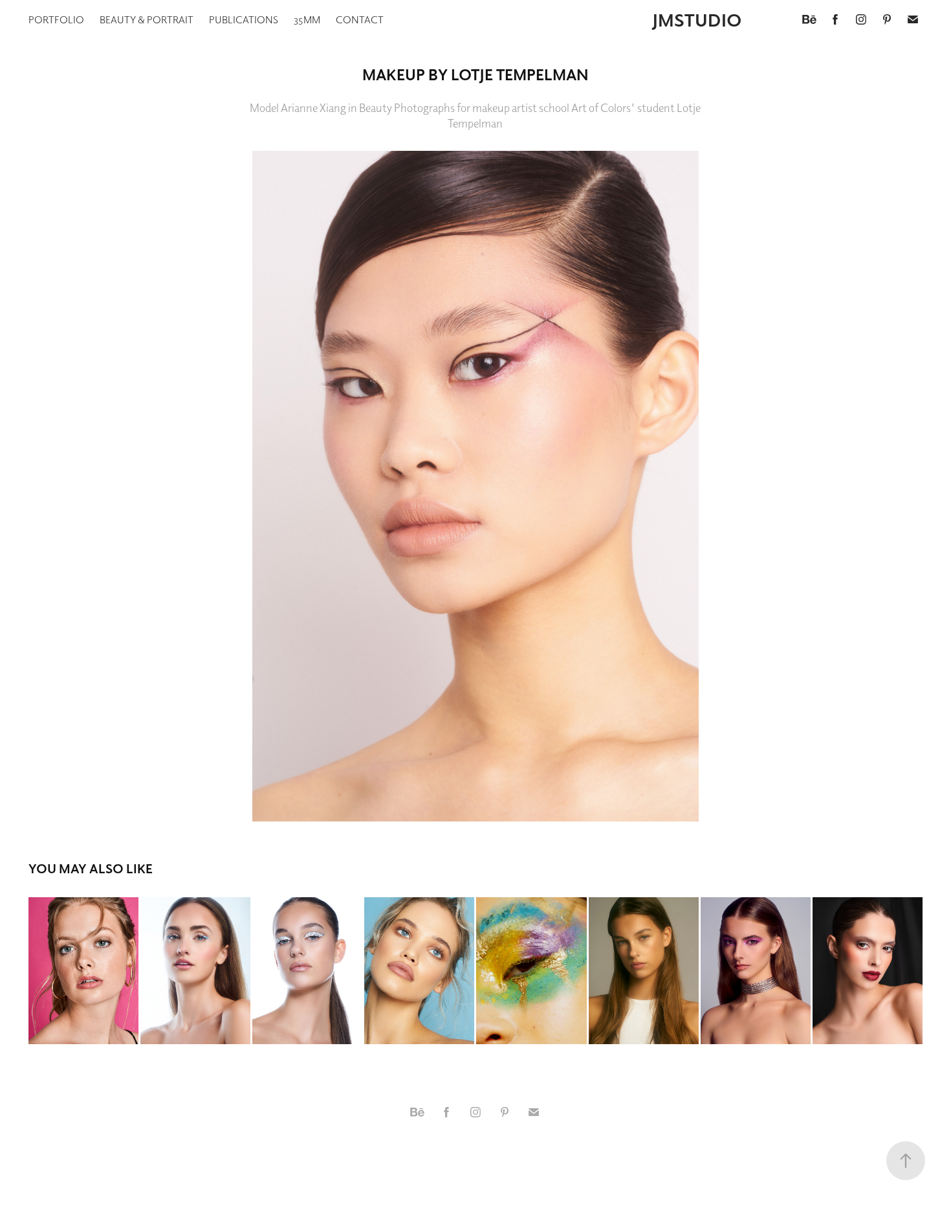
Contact (360, 19)
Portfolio (56, 19)
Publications (243, 19)
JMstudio (697, 19)
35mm (307, 19)
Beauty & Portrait (146, 19)
